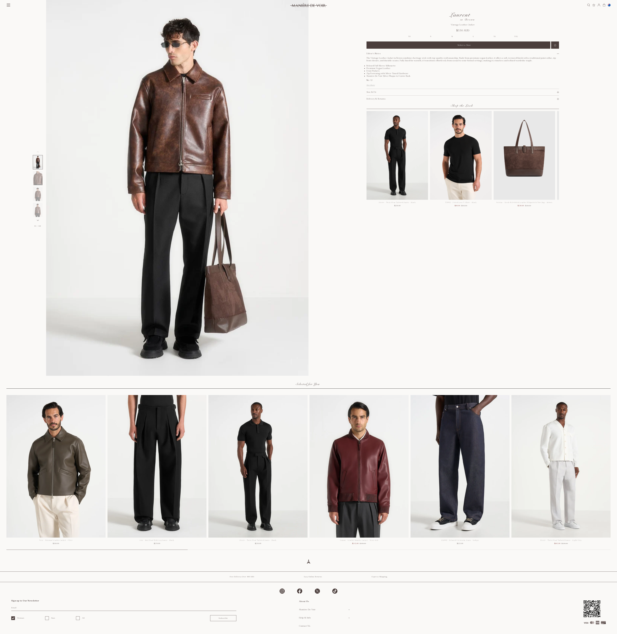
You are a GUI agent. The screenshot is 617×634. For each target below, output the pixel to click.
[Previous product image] (37, 152)
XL (495, 36)
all (83, 618)
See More (371, 85)
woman (20, 618)
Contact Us (304, 626)
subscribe (223, 618)
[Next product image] (37, 220)
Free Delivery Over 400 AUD (242, 577)
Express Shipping (379, 577)
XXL (516, 36)
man (53, 618)
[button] (38, 162)
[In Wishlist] (555, 45)
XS (409, 36)
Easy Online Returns (313, 577)
